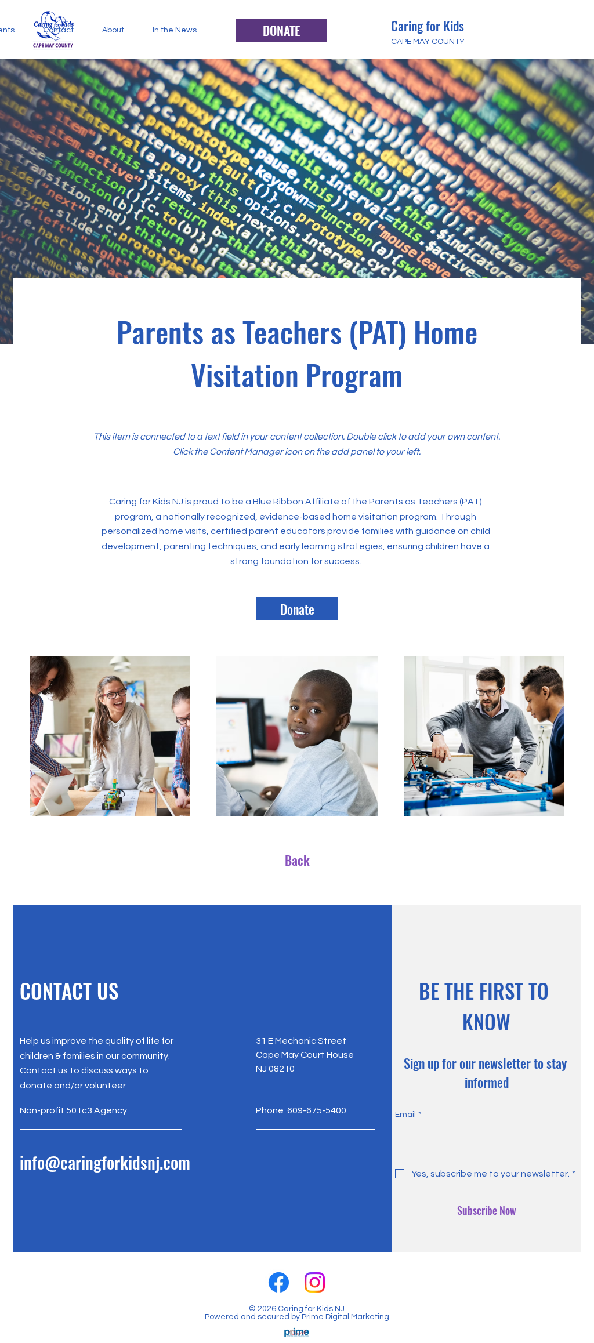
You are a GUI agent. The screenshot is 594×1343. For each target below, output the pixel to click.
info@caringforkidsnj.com (105, 1161)
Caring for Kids (429, 25)
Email (408, 1114)
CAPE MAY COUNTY (428, 42)
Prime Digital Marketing (345, 1317)
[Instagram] (314, 1282)
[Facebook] (278, 1282)
